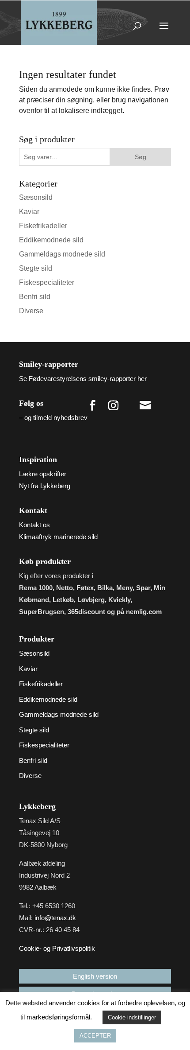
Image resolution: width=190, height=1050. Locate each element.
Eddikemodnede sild (51, 240)
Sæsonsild (36, 197)
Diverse (31, 311)
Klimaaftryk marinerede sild (58, 537)
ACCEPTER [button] (95, 1035)
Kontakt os (34, 525)
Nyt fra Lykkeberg (44, 486)
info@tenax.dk (55, 918)
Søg (140, 156)
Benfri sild (34, 296)
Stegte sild (35, 268)
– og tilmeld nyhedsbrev (53, 417)
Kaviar (29, 211)
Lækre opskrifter (42, 474)
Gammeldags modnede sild (62, 254)
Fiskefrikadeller (43, 225)
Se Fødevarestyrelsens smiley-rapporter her (83, 378)
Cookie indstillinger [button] (132, 1017)
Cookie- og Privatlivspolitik (57, 948)
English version (95, 976)
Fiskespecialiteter (46, 282)
